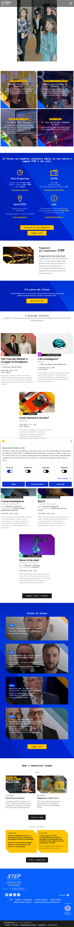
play (37, 12)
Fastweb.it (8, 925)
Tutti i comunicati (37, 860)
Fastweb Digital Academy (28, 925)
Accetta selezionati (37, 484)
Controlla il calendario (20, 190)
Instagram (10, 894)
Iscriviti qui (37, 301)
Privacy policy (41, 900)
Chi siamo (15, 925)
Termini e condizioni (23, 900)
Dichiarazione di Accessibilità (47, 902)
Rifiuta (13, 484)
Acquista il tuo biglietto (37, 227)
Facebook (6, 894)
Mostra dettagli (63, 478)
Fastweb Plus (42, 925)
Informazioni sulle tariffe (54, 190)
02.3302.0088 (63, 211)
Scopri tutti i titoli (37, 596)
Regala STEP (37, 233)
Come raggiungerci (20, 217)
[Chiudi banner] (71, 441)
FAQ (11, 900)
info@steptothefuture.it (54, 217)
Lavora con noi (52, 925)
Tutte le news (37, 817)
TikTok (18, 894)
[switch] (28, 471)
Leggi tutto (37, 746)
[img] (6, 4)
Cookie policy (55, 900)
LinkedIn (14, 894)
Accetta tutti (60, 484)
